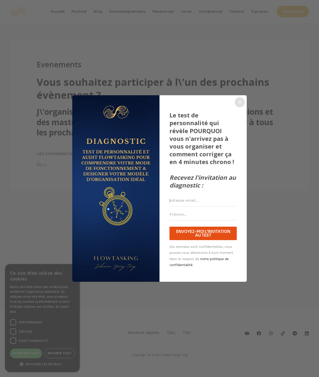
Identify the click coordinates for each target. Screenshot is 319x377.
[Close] (240, 102)
